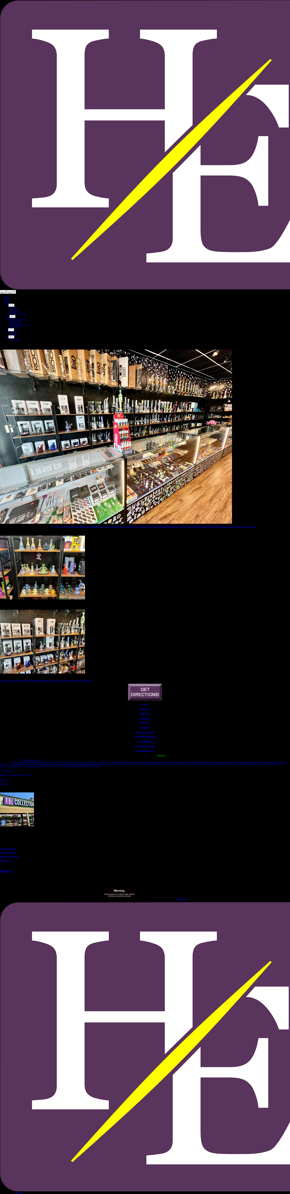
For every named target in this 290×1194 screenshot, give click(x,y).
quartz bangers (240, 764)
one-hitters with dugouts (207, 764)
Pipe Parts (145, 723)
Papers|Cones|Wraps (145, 732)
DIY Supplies (14, 327)
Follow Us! (6, 871)
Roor (281, 764)
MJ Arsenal (194, 764)
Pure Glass (230, 764)
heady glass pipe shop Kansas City (153, 762)
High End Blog (14, 339)
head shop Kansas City (91, 762)
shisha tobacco (13, 766)
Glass (6, 305)
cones (60, 764)
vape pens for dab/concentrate (60, 766)
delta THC (74, 764)
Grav (137, 764)
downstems (83, 764)
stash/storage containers (33, 766)
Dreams (90, 764)
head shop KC (106, 762)
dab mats (66, 764)
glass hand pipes (114, 764)
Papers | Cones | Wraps (17, 319)
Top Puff (45, 766)
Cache (47, 764)
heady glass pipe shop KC (176, 762)
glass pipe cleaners (127, 764)
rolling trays (274, 764)
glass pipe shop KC (39, 762)
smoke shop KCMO (271, 762)
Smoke (7, 317)
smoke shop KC (257, 762)
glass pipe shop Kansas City (21, 762)
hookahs (186, 764)
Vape (6, 330)
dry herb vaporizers (101, 764)
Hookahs (145, 727)
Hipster (179, 764)
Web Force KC (161, 755)
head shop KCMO (118, 762)
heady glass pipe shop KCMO (197, 762)
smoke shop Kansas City (242, 762)
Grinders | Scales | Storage (18, 325)
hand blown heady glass (148, 764)
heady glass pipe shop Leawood (220, 762)
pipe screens (221, 764)
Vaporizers (13, 334)
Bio (26, 764)
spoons (21, 766)
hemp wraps (171, 764)
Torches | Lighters (15, 323)
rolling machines (252, 764)
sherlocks (3, 766)
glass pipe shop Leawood (73, 762)
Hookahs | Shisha (15, 321)
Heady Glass (13, 310)
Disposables (13, 332)
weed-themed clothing (80, 766)
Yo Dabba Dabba (95, 766)
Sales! (7, 299)
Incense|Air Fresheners (145, 746)
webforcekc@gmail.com (31, 760)
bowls (31, 764)
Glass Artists (13, 308)
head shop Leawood (133, 762)
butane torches (39, 764)
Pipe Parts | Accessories (17, 314)
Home (7, 296)
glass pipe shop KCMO (55, 762)
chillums (54, 764)
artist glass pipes (19, 764)
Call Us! (8, 303)
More (6, 337)
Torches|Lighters (145, 741)
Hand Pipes (13, 312)
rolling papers (264, 764)
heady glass (162, 764)
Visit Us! (8, 301)
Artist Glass (145, 709)
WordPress (19, 1193)
